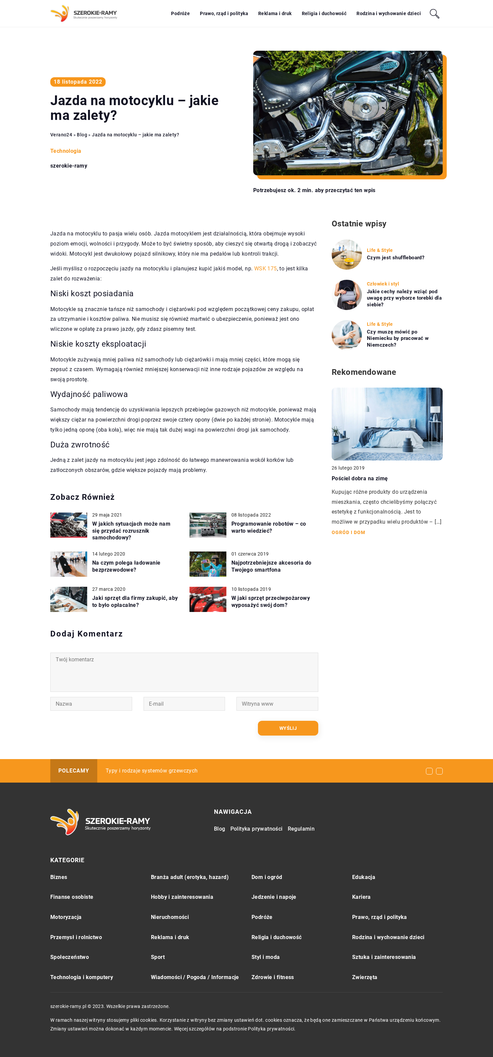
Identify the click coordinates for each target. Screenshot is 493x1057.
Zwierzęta (365, 977)
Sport (158, 957)
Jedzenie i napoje (274, 897)
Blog (219, 829)
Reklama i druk (275, 13)
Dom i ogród (267, 877)
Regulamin (301, 829)
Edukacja (363, 877)
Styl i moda (266, 957)
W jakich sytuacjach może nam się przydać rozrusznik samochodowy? (131, 531)
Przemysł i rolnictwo (76, 937)
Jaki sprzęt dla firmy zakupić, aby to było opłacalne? (135, 601)
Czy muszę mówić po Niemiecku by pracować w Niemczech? (398, 338)
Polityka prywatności (256, 829)
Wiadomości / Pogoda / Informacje (195, 977)
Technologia (65, 151)
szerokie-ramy (68, 166)
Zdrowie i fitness (273, 977)
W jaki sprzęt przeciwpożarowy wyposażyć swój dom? (270, 601)
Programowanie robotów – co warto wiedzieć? (268, 527)
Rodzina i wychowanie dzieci (389, 13)
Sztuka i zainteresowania (384, 957)
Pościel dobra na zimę (360, 478)
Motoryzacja (65, 917)
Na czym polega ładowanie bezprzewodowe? (126, 566)
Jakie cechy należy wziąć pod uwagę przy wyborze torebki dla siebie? (404, 298)
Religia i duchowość (324, 13)
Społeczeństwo (69, 957)
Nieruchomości (170, 917)
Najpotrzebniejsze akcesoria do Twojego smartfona (271, 566)
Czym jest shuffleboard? (395, 258)
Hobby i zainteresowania (182, 897)
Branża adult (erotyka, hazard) (190, 877)
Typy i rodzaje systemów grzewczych (152, 770)
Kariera (361, 897)
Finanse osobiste (71, 897)
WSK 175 (265, 268)
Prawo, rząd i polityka (224, 13)
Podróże (180, 13)
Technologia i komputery (81, 977)
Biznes (58, 877)
